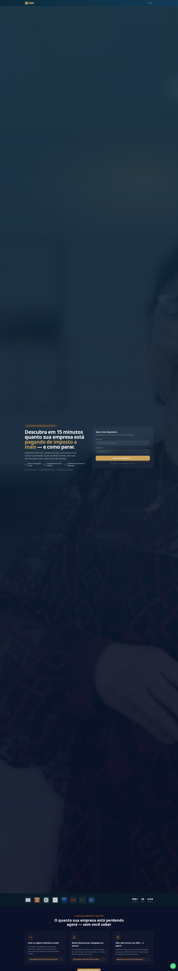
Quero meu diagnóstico (121, 458)
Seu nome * (99, 439)
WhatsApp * (99, 448)
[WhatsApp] (173, 966)
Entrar (150, 3)
